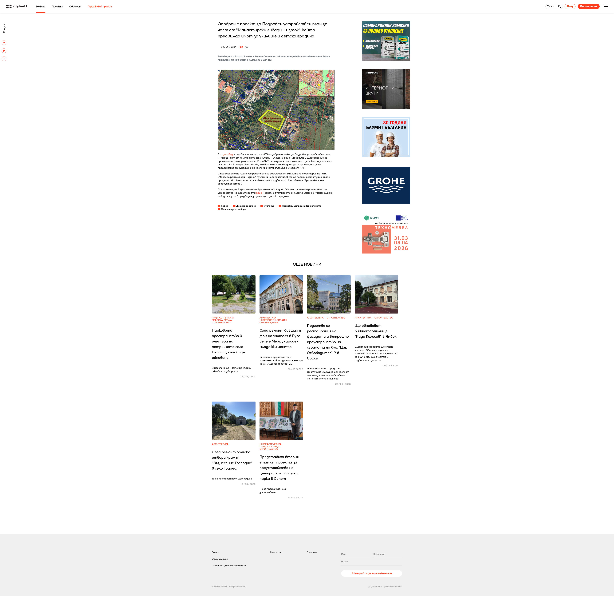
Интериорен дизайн (273, 320)
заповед (228, 154)
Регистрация (588, 6)
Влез (570, 6)
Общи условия (220, 558)
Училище (269, 205)
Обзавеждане (269, 322)
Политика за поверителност (229, 565)
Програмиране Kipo (392, 586)
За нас (215, 552)
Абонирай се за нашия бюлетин (372, 573)
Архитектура (268, 318)
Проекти (57, 6)
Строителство (221, 322)
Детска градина (246, 205)
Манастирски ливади (233, 209)
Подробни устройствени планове (301, 205)
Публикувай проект (100, 6)
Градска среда (222, 320)
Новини (40, 6)
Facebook (312, 552)
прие (259, 192)
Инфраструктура (223, 318)
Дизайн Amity (375, 586)
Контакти (276, 552)
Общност (75, 6)
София (224, 205)
